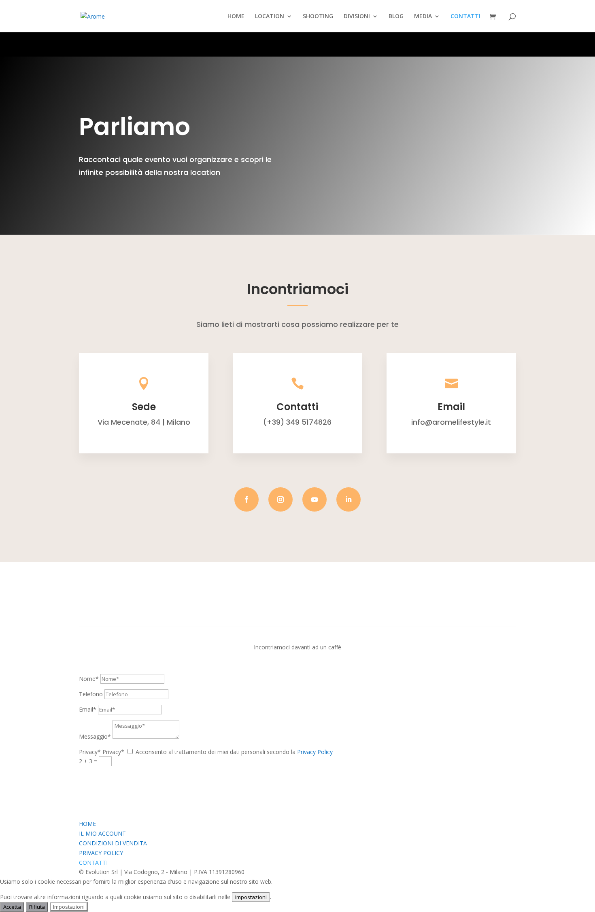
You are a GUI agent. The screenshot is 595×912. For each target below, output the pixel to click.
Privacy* (90, 752)
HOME (235, 16)
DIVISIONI (357, 16)
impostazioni (251, 897)
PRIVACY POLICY (101, 853)
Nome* (89, 678)
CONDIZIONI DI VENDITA (113, 843)
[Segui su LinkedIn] (348, 499)
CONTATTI (465, 16)
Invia (97, 776)
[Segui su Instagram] (280, 499)
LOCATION (269, 16)
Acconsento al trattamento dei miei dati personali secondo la (234, 752)
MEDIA (423, 16)
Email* (87, 709)
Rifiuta (37, 906)
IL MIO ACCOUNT (102, 833)
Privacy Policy (315, 752)
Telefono (91, 694)
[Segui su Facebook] (246, 499)
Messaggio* (95, 736)
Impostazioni (69, 906)
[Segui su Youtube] (314, 499)
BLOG (396, 16)
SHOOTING (318, 16)
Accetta (12, 906)
